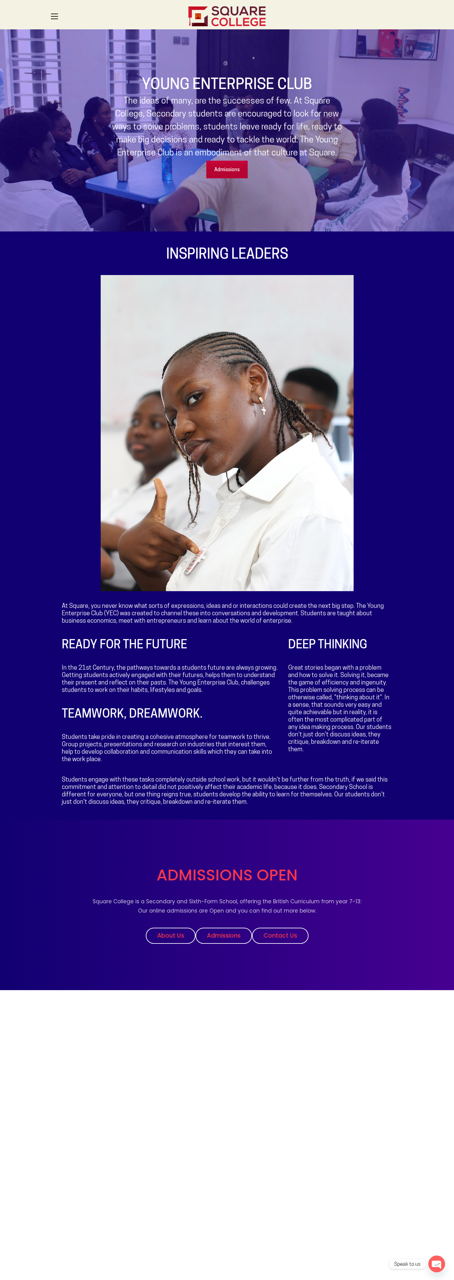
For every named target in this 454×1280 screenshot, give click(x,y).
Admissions (227, 169)
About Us (170, 935)
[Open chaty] (436, 1264)
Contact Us (280, 935)
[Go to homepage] (227, 16)
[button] (54, 16)
